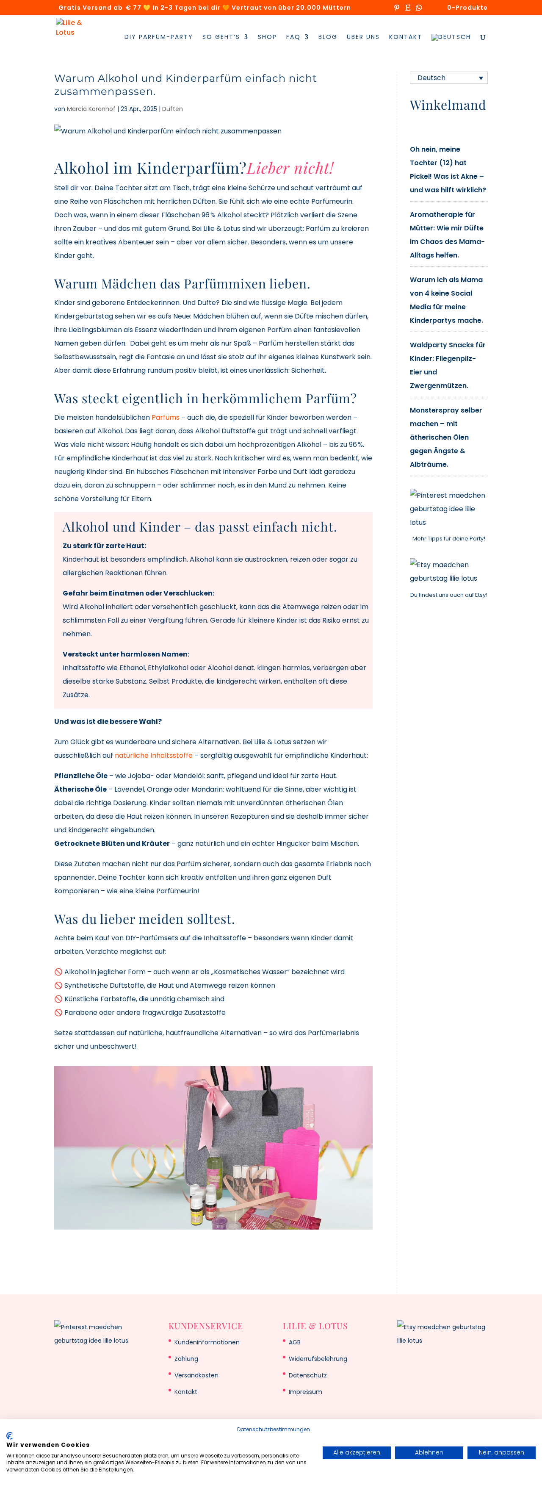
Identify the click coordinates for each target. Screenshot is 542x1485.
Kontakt (405, 37)
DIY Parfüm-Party (158, 37)
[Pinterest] (396, 10)
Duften (172, 109)
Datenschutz (308, 1375)
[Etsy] (407, 10)
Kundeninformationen (207, 1342)
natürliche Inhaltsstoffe (154, 755)
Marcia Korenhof (91, 109)
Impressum (305, 1392)
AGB (295, 1342)
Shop (267, 37)
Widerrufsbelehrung (318, 1359)
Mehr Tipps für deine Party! (448, 539)
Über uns (363, 37)
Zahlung (186, 1359)
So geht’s (221, 37)
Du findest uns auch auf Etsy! (448, 595)
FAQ (293, 37)
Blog (327, 37)
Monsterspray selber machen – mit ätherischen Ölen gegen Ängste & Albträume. (446, 437)
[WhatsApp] (418, 10)
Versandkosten (196, 1375)
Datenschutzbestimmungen (273, 1429)
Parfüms (166, 417)
